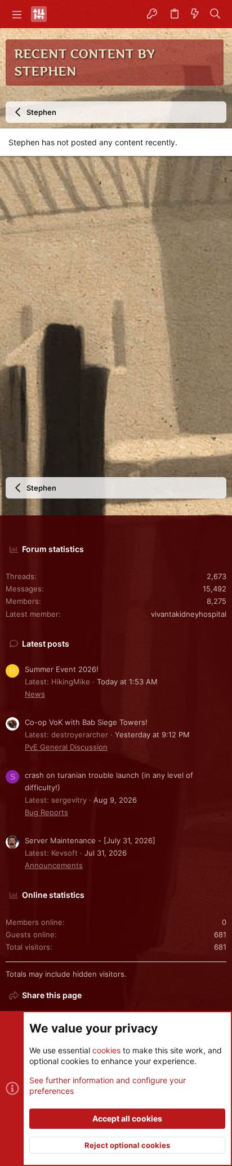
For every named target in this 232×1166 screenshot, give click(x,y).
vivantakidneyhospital (188, 613)
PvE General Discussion (66, 746)
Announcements (54, 865)
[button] (17, 14)
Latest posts (45, 643)
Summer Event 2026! (62, 669)
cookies (106, 1050)
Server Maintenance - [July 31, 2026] (90, 840)
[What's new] (194, 14)
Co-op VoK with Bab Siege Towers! (86, 722)
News (35, 693)
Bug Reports (46, 812)
